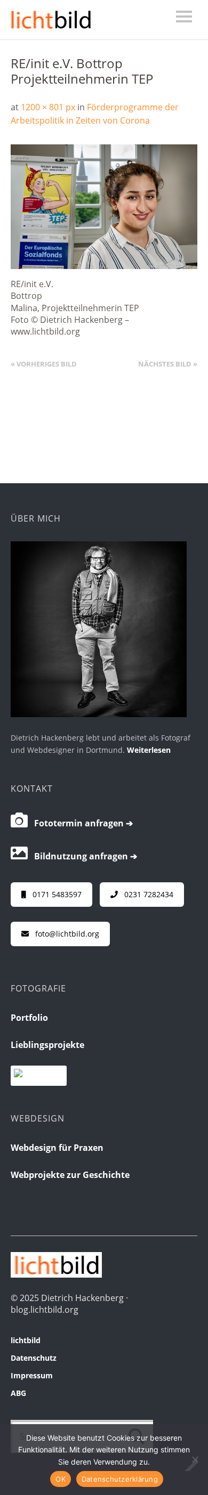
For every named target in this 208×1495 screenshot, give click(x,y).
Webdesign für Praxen (57, 1147)
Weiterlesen (149, 750)
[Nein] (194, 1459)
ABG (18, 1393)
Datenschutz (34, 1358)
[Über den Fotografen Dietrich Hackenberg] (99, 714)
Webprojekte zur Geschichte (70, 1175)
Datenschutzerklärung (120, 1479)
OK (60, 1479)
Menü (184, 16)
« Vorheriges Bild (44, 364)
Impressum (32, 1375)
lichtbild (26, 1340)
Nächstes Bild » (167, 364)
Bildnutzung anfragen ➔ (82, 856)
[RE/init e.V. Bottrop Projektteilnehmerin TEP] (104, 266)
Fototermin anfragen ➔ (80, 823)
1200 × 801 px (48, 107)
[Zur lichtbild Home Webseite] (56, 1274)
